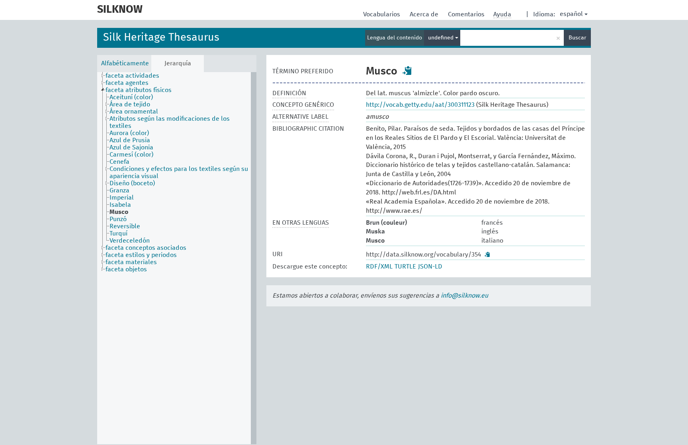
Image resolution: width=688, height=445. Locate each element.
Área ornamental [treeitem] (133, 111)
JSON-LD (430, 266)
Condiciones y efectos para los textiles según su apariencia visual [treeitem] (178, 172)
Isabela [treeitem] (120, 205)
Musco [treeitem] (118, 212)
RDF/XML (379, 266)
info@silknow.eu (464, 295)
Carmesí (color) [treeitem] (131, 154)
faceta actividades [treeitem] (132, 76)
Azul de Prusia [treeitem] (129, 140)
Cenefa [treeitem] (119, 162)
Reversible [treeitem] (124, 226)
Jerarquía (177, 63)
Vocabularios (382, 14)
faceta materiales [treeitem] (131, 262)
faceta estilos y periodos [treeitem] (141, 255)
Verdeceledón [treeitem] (129, 240)
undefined (441, 38)
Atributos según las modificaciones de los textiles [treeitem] (169, 122)
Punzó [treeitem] (118, 219)
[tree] (176, 258)
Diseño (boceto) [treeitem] (132, 183)
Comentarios (467, 14)
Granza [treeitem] (119, 190)
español (571, 14)
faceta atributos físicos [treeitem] (139, 90)
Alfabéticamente (125, 63)
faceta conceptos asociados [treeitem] (146, 248)
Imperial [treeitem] (121, 197)
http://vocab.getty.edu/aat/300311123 (420, 105)
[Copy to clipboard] (407, 70)
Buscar (577, 38)
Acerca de (425, 14)
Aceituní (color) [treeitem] (131, 97)
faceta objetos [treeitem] (126, 269)
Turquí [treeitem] (118, 233)
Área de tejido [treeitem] (129, 104)
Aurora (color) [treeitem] (129, 133)
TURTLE (405, 266)
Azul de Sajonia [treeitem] (131, 147)
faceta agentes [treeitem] (127, 83)
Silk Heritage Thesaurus (161, 37)
